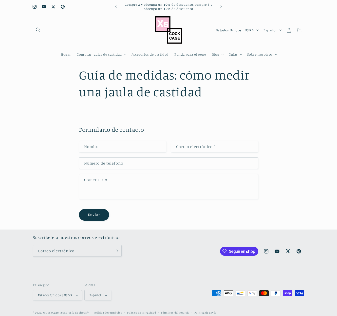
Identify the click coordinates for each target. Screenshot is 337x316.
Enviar (94, 214)
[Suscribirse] (116, 251)
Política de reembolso (108, 312)
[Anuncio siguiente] (221, 6)
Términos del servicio (175, 312)
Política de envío (205, 312)
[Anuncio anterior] (116, 6)
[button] (38, 29)
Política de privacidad (141, 312)
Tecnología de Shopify (74, 312)
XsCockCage (51, 312)
